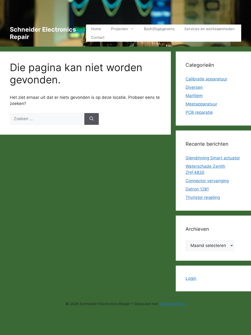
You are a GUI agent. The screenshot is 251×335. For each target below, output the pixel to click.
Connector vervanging (207, 180)
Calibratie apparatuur (206, 79)
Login (191, 278)
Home (96, 28)
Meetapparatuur (201, 104)
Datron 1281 (197, 189)
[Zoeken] (91, 119)
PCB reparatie (199, 112)
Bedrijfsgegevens (159, 28)
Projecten (119, 28)
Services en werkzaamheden (209, 28)
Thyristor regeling (203, 197)
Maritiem (194, 95)
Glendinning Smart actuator (213, 157)
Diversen (194, 87)
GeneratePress (172, 303)
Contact (97, 37)
